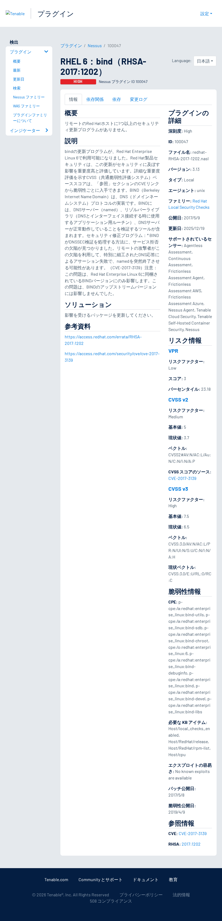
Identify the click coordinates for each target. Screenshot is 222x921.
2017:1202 (191, 843)
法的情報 (181, 894)
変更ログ (138, 99)
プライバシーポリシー (141, 894)
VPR (173, 350)
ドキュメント (146, 879)
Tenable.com (56, 879)
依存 (116, 99)
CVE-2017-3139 (182, 478)
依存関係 (95, 99)
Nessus (95, 45)
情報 (73, 99)
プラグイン (55, 13)
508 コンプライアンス (111, 900)
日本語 (203, 60)
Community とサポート (101, 879)
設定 (204, 13)
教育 (173, 879)
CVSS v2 (178, 399)
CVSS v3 (178, 488)
